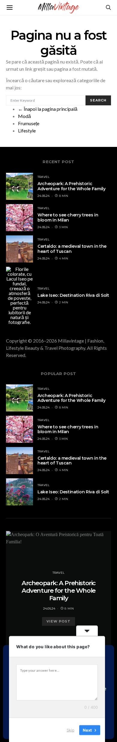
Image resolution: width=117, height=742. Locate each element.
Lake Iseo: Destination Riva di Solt (73, 295)
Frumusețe (28, 123)
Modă (24, 116)
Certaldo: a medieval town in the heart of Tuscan (72, 249)
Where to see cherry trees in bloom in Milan (68, 217)
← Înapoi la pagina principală (47, 109)
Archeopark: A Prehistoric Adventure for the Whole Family (72, 186)
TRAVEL (44, 177)
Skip (70, 729)
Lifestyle (27, 130)
